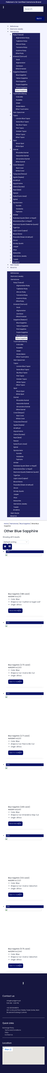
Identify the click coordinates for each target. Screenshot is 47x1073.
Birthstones (14, 26)
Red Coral (19, 168)
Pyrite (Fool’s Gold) (20, 196)
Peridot (15, 193)
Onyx (15, 250)
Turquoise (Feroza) (20, 174)
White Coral (20, 171)
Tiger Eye (16, 227)
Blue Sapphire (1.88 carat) (19, 594)
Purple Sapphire (21, 84)
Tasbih (15, 259)
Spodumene (17, 203)
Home (6, 524)
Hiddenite (19, 209)
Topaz (15, 115)
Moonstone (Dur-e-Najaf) (22, 221)
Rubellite (19, 100)
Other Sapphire (21, 91)
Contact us (8, 995)
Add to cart (14, 682)
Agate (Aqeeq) (18, 177)
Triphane (19, 212)
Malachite (16, 253)
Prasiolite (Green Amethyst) (23, 237)
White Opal (20, 146)
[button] (42, 15)
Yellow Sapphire (22, 78)
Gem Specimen (19, 112)
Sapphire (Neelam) (20, 72)
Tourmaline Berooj (20, 94)
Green (18, 103)
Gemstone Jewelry (20, 256)
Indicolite (19, 97)
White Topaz (20, 134)
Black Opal (20, 143)
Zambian (19, 66)
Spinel (15, 199)
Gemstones (14, 32)
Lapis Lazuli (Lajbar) (20, 231)
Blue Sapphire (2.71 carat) (19, 736)
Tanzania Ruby (21, 47)
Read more (13, 610)
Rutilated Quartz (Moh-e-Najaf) (24, 218)
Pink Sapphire (21, 81)
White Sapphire (21, 88)
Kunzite (18, 206)
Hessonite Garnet (22, 156)
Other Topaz (20, 137)
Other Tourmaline (22, 109)
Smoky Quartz (18, 243)
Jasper (15, 247)
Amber (15, 215)
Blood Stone (17, 234)
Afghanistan (20, 63)
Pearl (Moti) (17, 190)
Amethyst (16, 180)
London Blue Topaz (23, 118)
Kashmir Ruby (21, 51)
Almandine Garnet (23, 159)
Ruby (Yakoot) (18, 35)
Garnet (15, 149)
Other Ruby (20, 53)
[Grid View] (9, 547)
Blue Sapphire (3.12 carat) (19, 878)
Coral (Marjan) (18, 165)
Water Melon (20, 106)
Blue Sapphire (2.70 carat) (19, 665)
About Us (13, 267)
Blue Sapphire (21, 75)
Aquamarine (18, 183)
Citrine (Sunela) (19, 187)
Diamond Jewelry (16, 29)
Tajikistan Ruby (21, 41)
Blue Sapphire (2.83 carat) (19, 807)
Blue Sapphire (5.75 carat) (19, 949)
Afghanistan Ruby (22, 38)
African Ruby (20, 44)
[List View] (5, 547)
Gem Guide (14, 265)
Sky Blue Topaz (21, 125)
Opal (15, 140)
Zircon (15, 240)
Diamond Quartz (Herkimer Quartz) (25, 224)
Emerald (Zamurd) (20, 56)
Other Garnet (20, 162)
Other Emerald (21, 69)
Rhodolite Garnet (22, 153)
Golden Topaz (21, 131)
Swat (18, 60)
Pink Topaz (20, 128)
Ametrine (16, 262)
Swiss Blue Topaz (22, 122)
